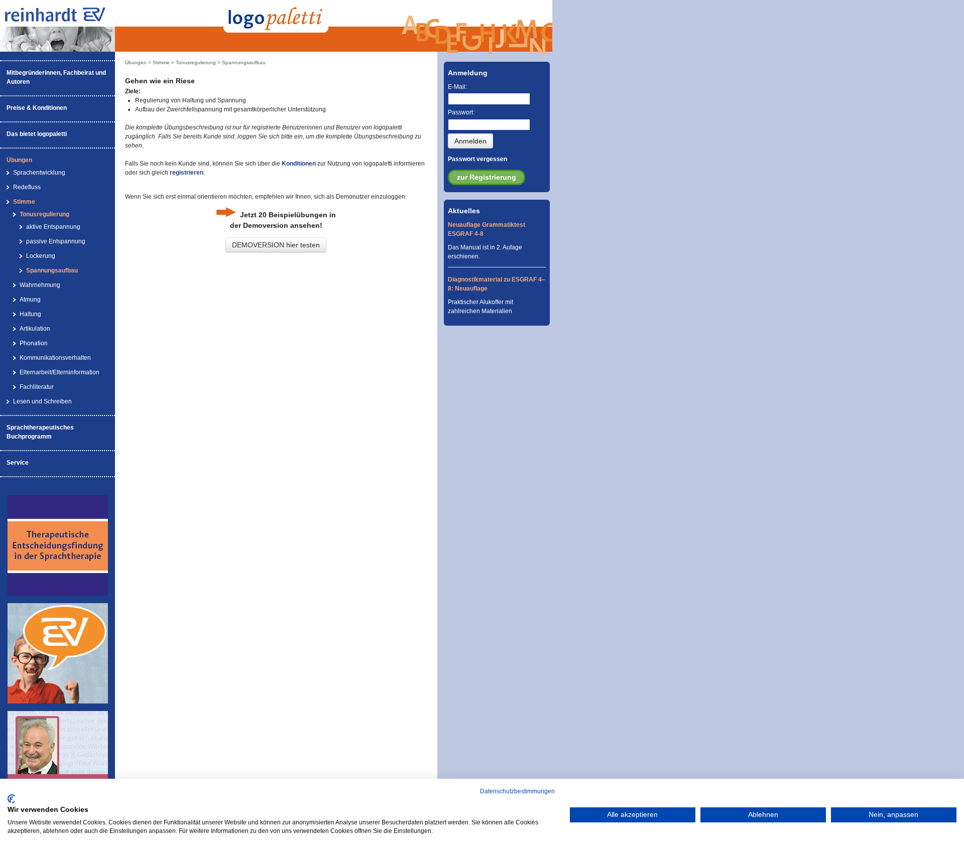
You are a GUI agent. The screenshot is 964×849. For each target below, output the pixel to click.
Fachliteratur (37, 386)
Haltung (30, 314)
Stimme (24, 201)
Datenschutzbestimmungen (517, 791)
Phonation (34, 343)
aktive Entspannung (53, 226)
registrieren (186, 172)
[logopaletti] (65, 20)
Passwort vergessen (477, 159)
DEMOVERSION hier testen (276, 245)
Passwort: (461, 112)
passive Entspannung (55, 241)
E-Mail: (457, 86)
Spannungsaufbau (52, 270)
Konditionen (299, 163)
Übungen (19, 160)
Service (18, 462)
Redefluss (27, 187)
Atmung (30, 299)
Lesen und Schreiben (42, 401)
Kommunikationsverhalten (55, 357)
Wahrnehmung (40, 285)
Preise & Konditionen (37, 107)
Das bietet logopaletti (37, 133)
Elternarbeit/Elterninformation (59, 372)
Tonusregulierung (44, 214)
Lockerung (40, 255)
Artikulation (35, 328)
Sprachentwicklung (39, 172)
